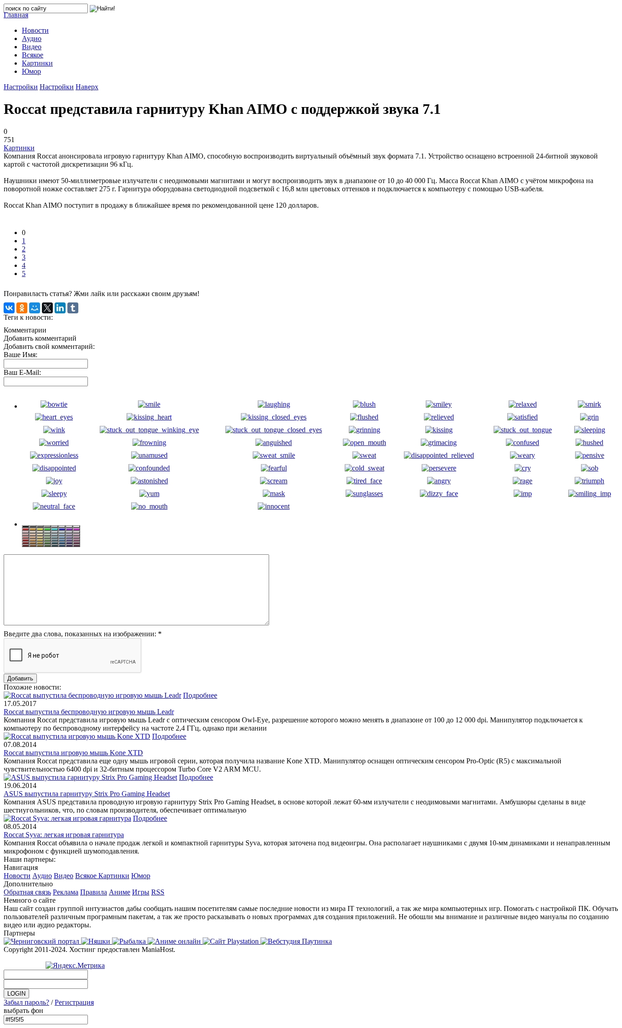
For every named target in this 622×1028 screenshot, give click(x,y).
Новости (17, 876)
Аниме (119, 892)
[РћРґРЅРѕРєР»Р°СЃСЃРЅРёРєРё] (21, 307)
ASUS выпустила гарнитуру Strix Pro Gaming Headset (87, 794)
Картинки (19, 148)
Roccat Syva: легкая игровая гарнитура (64, 835)
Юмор (140, 876)
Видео (63, 876)
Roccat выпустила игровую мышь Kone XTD (73, 753)
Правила (93, 892)
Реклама (65, 892)
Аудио (42, 876)
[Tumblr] (72, 307)
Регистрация (74, 1002)
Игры (140, 892)
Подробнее (200, 695)
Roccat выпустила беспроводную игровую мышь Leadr (89, 712)
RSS (157, 892)
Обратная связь (27, 892)
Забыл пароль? (26, 1002)
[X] (47, 307)
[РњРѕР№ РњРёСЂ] (34, 307)
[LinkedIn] (60, 307)
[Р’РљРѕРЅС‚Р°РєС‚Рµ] (9, 307)
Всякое (86, 876)
